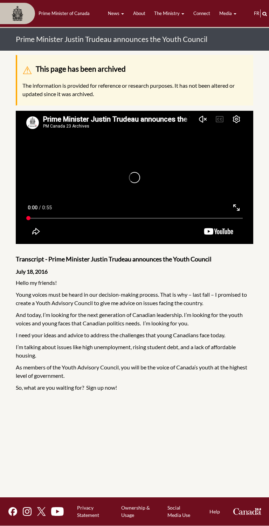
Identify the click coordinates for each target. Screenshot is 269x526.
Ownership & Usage (135, 511)
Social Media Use (178, 511)
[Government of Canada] (247, 511)
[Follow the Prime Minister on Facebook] (12, 511)
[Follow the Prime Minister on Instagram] (27, 511)
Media (226, 13)
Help (214, 511)
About (139, 13)
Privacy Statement (88, 511)
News (114, 13)
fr (256, 13)
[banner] (47, 13)
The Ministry (167, 13)
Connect (201, 13)
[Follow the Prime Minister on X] (41, 511)
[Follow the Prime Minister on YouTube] (57, 511)
